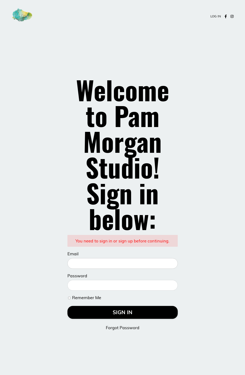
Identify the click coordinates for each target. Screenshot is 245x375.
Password (77, 275)
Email (73, 253)
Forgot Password (122, 327)
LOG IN (215, 16)
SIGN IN (123, 312)
